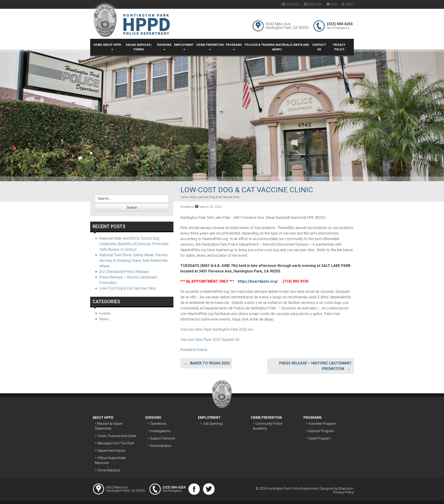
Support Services (162, 438)
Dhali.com (345, 488)
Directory (314, 4)
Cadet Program (319, 438)
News (104, 319)
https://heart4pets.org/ (258, 281)
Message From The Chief (115, 443)
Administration (160, 446)
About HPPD (112, 44)
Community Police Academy (267, 426)
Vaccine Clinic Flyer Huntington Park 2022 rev (216, 329)
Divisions (164, 44)
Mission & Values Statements (109, 426)
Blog (193, 197)
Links (348, 4)
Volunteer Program (322, 423)
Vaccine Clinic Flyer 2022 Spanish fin (209, 339)
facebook (194, 489)
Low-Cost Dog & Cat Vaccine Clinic (127, 288)
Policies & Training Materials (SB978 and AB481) (277, 47)
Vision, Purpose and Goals (116, 436)
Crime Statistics (108, 470)
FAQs (333, 4)
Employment (184, 44)
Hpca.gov (292, 4)
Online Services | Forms (139, 47)
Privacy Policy (339, 47)
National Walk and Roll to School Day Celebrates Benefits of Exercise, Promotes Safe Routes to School (134, 244)
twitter (209, 489)
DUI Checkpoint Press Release (124, 271)
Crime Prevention (210, 44)
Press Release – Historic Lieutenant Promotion (315, 366)
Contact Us (319, 47)
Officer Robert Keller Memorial (110, 460)
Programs (234, 44)
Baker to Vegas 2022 (210, 363)
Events (202, 350)
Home (98, 44)
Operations (157, 423)
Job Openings (212, 423)
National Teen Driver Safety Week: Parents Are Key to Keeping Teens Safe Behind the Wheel (133, 260)
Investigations (159, 431)
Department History (111, 450)
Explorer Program (321, 431)
